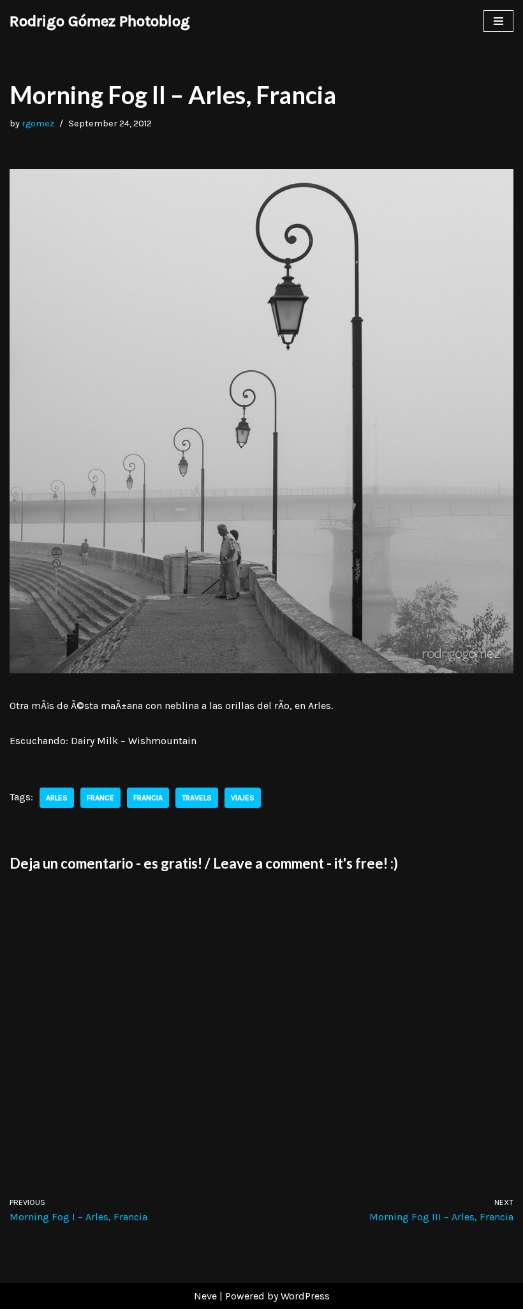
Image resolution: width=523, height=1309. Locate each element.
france (100, 797)
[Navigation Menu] (498, 21)
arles (57, 797)
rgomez (38, 123)
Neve (205, 1296)
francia (148, 797)
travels (197, 797)
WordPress (305, 1296)
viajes (242, 797)
